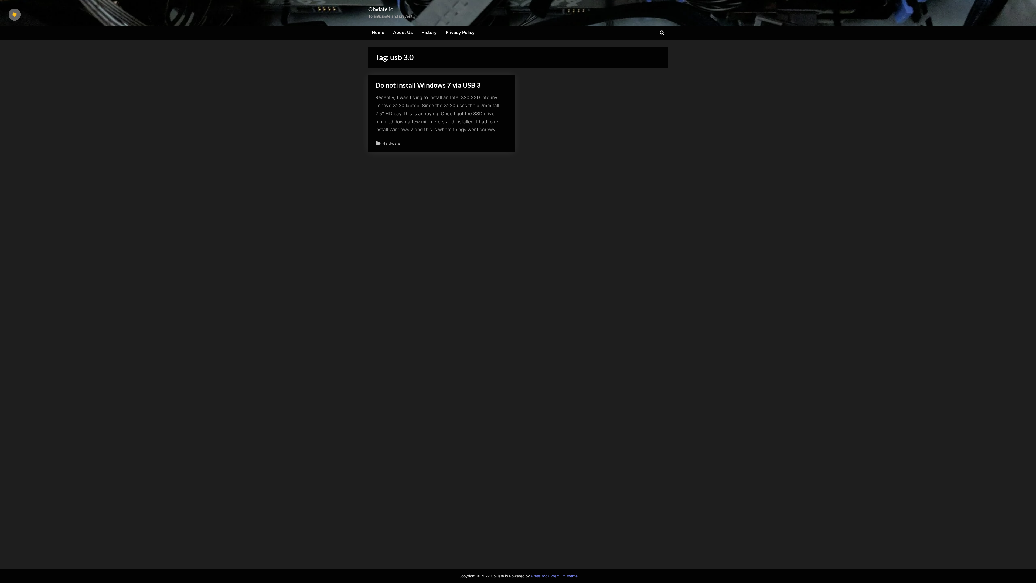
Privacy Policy (460, 32)
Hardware (391, 143)
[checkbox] (15, 15)
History (429, 32)
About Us (403, 32)
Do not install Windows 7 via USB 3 (428, 85)
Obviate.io (380, 9)
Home (378, 32)
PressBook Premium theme (554, 576)
